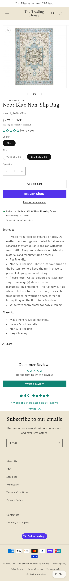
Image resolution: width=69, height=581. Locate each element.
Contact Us (12, 514)
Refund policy (17, 569)
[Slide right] (41, 93)
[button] (7, 13)
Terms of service (35, 569)
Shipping (6, 125)
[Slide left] (27, 93)
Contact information (36, 574)
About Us (11, 461)
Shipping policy (54, 569)
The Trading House (20, 563)
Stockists (11, 476)
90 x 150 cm (15, 157)
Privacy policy (59, 563)
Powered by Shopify (39, 563)
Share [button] (9, 343)
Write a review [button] (34, 383)
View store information (19, 220)
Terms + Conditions (17, 492)
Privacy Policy (14, 500)
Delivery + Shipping (17, 522)
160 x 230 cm (39, 156)
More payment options (34, 202)
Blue (9, 143)
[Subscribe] (58, 443)
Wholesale (12, 484)
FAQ (8, 469)
